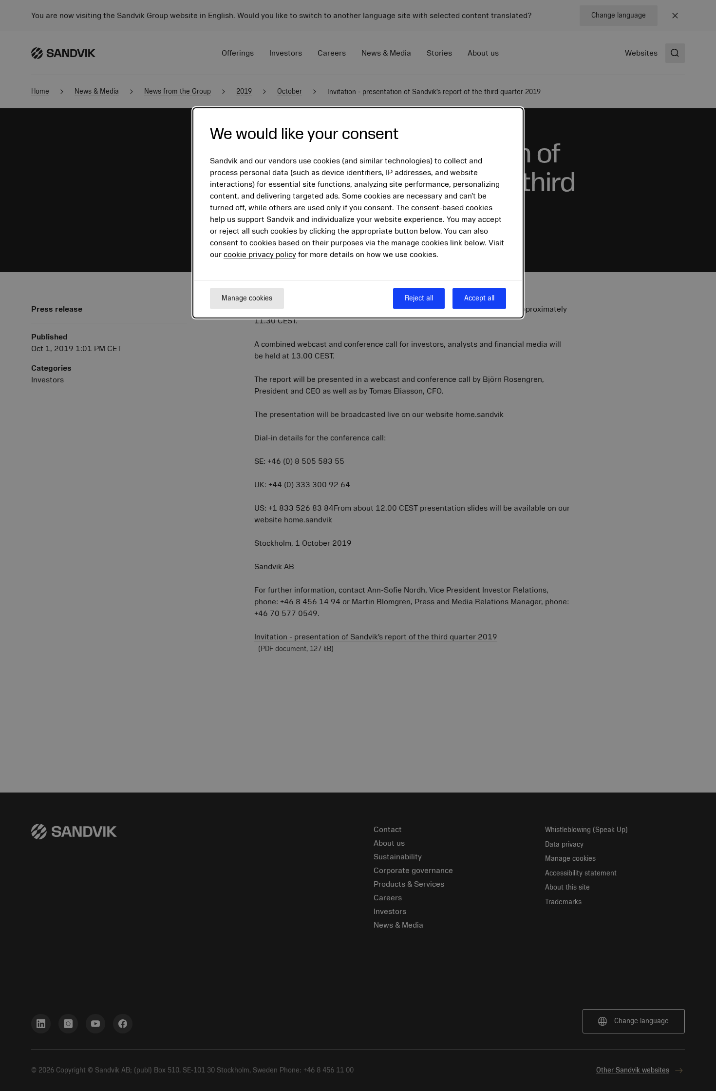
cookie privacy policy (260, 254)
